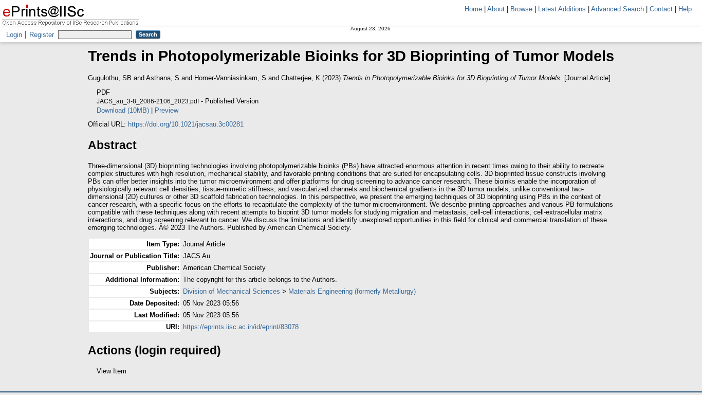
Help (685, 9)
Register (41, 35)
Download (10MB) (123, 110)
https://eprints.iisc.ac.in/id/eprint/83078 (241, 327)
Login (14, 35)
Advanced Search (617, 9)
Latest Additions (562, 9)
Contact (661, 9)
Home (473, 9)
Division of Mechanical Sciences (231, 291)
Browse (521, 9)
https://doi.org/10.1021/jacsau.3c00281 (186, 124)
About (496, 9)
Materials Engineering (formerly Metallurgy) (352, 291)
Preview (166, 110)
